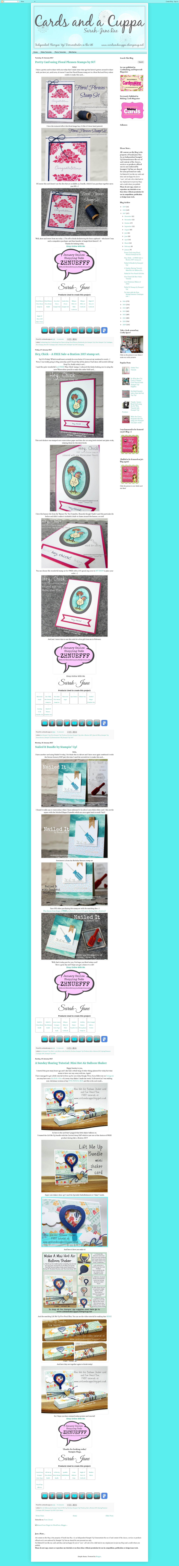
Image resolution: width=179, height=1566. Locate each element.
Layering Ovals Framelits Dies (39, 711)
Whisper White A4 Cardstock (82, 304)
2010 (124, 321)
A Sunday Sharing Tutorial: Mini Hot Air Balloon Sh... (133, 269)
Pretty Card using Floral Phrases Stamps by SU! (65, 62)
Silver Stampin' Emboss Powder (91, 1025)
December (128, 216)
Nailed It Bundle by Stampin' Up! (56, 747)
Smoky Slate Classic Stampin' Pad (65, 304)
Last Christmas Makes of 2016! (132, 283)
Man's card (54, 1051)
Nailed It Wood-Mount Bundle (48, 1025)
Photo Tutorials (60, 52)
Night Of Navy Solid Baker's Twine (39, 319)
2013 (124, 311)
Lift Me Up (63, 1508)
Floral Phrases (73, 342)
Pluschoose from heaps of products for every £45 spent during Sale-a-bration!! (74, 911)
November (128, 220)
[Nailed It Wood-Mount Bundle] (48, 1019)
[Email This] (68, 339)
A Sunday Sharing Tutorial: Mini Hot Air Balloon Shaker (71, 1063)
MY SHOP (99, 571)
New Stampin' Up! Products (59, 735)
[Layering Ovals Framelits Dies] (39, 706)
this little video (56, 1078)
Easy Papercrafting (63, 342)
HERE (108, 1316)
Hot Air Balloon (44, 1508)
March (127, 243)
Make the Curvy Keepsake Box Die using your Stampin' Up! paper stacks (137, 420)
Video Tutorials (46, 52)
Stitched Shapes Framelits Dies (91, 699)
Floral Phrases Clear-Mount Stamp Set (39, 304)
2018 (124, 210)
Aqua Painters (74, 696)
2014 (124, 308)
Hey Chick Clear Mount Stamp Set (56, 699)
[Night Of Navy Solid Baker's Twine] (39, 313)
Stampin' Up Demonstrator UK (53, 737)
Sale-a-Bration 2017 (61, 345)
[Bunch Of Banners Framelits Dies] (48, 706)
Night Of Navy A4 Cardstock (91, 304)
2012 (124, 315)
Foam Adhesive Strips (74, 1475)
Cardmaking (43, 342)
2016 (124, 301)
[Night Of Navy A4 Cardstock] (91, 298)
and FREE (60, 367)
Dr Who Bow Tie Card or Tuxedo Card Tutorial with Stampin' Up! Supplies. (137, 383)
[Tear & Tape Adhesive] (39, 1481)
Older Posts (109, 1516)
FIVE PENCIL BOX (75, 1081)
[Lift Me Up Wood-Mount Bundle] (56, 1469)
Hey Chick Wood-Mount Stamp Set (48, 699)
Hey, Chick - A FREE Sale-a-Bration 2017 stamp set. (67, 354)
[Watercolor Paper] (65, 694)
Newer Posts (40, 1516)
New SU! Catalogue (49, 345)
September (128, 226)
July (126, 233)
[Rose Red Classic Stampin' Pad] (56, 298)
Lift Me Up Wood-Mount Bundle (56, 1475)
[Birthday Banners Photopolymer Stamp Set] (82, 1019)
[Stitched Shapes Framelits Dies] (91, 694)
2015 (124, 305)
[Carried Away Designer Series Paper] (39, 1469)
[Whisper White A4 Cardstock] (82, 298)
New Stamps (39, 345)
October (127, 223)
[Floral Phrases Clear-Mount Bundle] (48, 298)
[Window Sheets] (91, 1469)
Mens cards (61, 1051)
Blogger (98, 1556)
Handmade (81, 342)
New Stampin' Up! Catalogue (104, 342)
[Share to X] (72, 339)
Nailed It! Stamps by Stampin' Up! (134, 288)
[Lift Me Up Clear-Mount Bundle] (48, 1469)
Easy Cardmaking (53, 342)
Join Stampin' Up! (90, 342)
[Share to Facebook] (74, 339)
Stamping (81, 345)
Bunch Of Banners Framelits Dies (48, 711)
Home (35, 52)
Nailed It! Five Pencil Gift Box (134, 273)
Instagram (110, 1076)
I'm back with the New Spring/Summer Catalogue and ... (133, 294)
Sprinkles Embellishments (65, 1475)
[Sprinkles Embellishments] (65, 1469)
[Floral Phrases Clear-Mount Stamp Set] (39, 298)
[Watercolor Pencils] (39, 694)
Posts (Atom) (48, 1520)
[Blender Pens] (82, 694)
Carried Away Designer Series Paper (39, 1475)
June (126, 236)
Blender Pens (82, 696)
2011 (124, 318)
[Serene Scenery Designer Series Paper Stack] (56, 1019)
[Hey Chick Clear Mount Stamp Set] (56, 694)
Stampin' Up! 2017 (72, 345)
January (127, 250)
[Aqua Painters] (73, 694)
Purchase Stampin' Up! (73, 735)
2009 (124, 325)
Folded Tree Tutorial (135, 369)
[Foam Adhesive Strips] (73, 1469)
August (127, 230)
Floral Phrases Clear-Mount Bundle (48, 304)
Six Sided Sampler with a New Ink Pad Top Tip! (137, 393)
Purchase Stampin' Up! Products (80, 1051)
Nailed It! (67, 1051)
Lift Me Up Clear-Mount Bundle (48, 1475)
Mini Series (72, 52)
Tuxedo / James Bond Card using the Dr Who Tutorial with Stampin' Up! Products (132, 407)
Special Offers (97, 735)
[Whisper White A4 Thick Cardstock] (73, 298)
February (128, 246)
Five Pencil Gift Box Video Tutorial (133, 278)
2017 (124, 213)
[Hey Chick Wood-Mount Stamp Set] (48, 694)
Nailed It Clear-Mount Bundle (39, 1025)
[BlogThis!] (70, 339)
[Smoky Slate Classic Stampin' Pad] (65, 298)
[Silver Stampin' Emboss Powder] (91, 1019)
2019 (124, 207)
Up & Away (59, 1510)
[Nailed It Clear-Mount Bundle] (39, 1019)
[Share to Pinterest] (76, 339)
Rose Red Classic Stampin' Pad (56, 304)
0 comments (60, 339)
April (126, 240)
